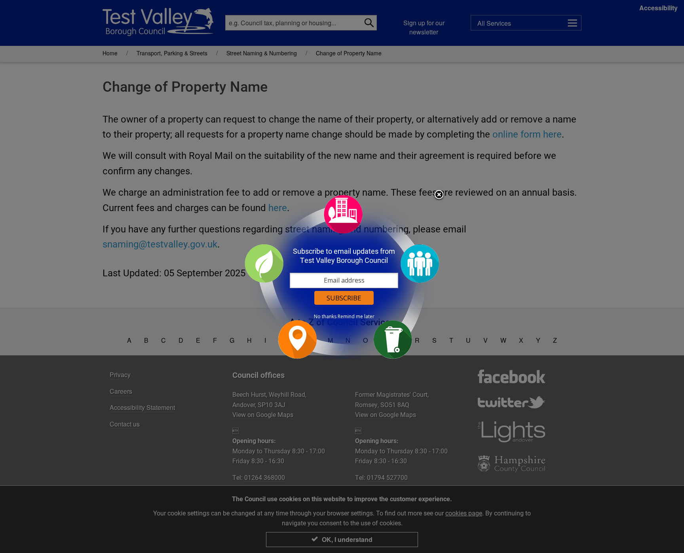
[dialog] (342, 276)
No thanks (325, 316)
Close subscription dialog (439, 195)
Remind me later (356, 316)
